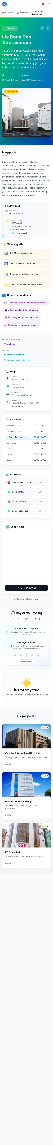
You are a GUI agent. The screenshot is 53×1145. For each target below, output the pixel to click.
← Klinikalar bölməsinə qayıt (26, 599)
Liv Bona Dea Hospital (15, 134)
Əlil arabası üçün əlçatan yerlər (18, 360)
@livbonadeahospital (21, 395)
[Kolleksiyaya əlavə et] (48, 28)
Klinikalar (9, 344)
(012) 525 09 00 (19, 379)
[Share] (42, 28)
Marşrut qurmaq (26, 588)
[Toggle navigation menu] (48, 4)
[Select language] (43, 4)
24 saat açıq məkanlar (14, 355)
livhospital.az (17, 387)
